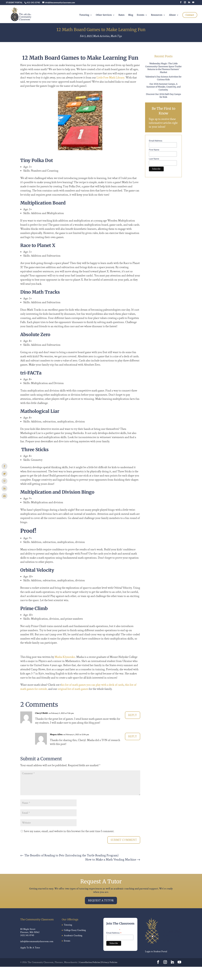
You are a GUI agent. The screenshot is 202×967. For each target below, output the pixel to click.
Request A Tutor (101, 900)
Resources (156, 15)
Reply (132, 715)
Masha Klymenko (65, 657)
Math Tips (116, 36)
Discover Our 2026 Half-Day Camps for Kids (163, 95)
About (172, 15)
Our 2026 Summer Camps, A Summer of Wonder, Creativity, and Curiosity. (163, 87)
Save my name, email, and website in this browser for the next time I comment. (69, 831)
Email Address (155, 140)
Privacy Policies (109, 962)
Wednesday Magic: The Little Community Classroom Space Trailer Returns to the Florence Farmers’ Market (163, 68)
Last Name (154, 159)
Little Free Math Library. (111, 78)
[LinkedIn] (189, 3)
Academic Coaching (73, 935)
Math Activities (101, 36)
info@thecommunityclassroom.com (36, 941)
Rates (121, 15)
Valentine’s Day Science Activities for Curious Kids (163, 78)
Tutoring (84, 15)
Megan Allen (56, 734)
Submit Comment (124, 840)
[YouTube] (193, 3)
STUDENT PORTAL (14, 2)
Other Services (104, 15)
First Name (154, 150)
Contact (190, 14)
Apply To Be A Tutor (30, 947)
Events (140, 15)
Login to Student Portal (156, 951)
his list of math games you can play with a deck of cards (92, 685)
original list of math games (73, 689)
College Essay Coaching (75, 930)
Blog (130, 15)
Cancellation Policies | (90, 962)
